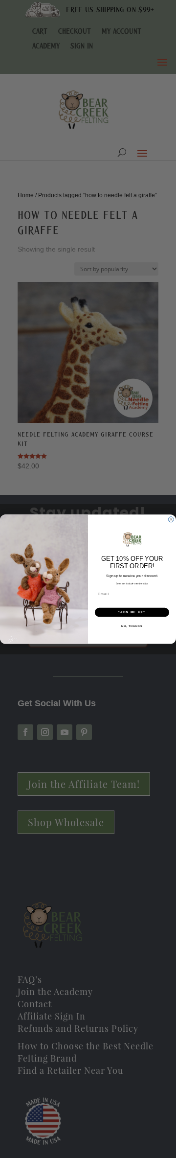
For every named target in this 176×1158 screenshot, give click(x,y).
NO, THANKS (132, 625)
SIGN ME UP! (132, 612)
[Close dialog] (171, 519)
